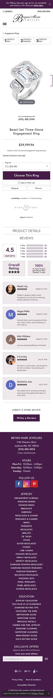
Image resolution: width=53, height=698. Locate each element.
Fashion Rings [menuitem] (26, 505)
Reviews (26, 238)
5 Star (22, 245)
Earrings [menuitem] (26, 512)
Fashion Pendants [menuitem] (26, 571)
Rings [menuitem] (26, 522)
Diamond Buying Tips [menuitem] (26, 607)
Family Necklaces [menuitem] (26, 557)
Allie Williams (23, 336)
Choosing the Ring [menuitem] (26, 611)
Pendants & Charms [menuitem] (26, 519)
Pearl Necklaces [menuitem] (26, 585)
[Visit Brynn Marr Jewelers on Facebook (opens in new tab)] (18, 483)
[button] (7, 11)
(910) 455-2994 (26, 119)
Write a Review (26, 418)
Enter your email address (26, 653)
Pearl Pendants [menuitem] (26, 582)
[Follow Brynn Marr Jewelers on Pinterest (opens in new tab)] (34, 483)
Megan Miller (23, 311)
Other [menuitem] (26, 540)
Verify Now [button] (38, 5)
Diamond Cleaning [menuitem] (26, 628)
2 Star (22, 254)
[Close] (49, 4)
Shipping (14, 188)
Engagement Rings (12, 33)
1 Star (23, 256)
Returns (38, 188)
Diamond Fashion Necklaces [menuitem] (26, 564)
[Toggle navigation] (4, 24)
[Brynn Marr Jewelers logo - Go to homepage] (26, 18)
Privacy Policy (17, 680)
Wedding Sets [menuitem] (26, 578)
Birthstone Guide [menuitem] (26, 614)
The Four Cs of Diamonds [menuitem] (26, 604)
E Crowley (22, 356)
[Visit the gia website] (18, 671)
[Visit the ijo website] (27, 671)
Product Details (26, 231)
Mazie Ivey (22, 286)
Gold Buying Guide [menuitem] (26, 639)
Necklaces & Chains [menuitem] (26, 515)
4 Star (22, 248)
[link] (43, 11)
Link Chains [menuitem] (26, 550)
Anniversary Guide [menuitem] (26, 635)
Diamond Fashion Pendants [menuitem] (26, 568)
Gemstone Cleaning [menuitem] (26, 632)
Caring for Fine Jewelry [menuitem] (26, 625)
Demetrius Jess (24, 381)
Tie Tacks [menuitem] (26, 536)
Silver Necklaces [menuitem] (26, 543)
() (46, 245)
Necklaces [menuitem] (26, 529)
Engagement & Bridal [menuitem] (26, 498)
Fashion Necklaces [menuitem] (26, 554)
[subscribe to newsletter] (46, 658)
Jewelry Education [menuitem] (27, 600)
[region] (26, 82)
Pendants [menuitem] (26, 526)
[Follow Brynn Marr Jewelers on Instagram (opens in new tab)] (26, 483)
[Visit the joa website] (35, 671)
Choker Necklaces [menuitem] (26, 589)
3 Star (22, 251)
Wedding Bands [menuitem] (26, 501)
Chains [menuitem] (26, 547)
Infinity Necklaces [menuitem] (26, 561)
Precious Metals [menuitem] (26, 621)
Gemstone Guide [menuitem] (26, 618)
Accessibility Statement (26, 685)
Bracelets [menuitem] (26, 508)
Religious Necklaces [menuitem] (26, 575)
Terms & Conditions (33, 680)
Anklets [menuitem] (26, 533)
